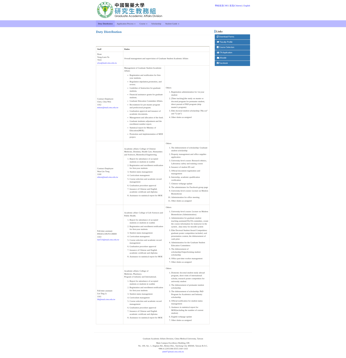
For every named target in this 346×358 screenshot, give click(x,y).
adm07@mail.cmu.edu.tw (173, 352)
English (247, 5)
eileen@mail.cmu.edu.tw (107, 177)
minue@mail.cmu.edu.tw (107, 107)
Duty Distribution (105, 24)
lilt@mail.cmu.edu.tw (106, 299)
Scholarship (156, 24)
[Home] (131, 10)
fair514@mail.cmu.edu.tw (108, 240)
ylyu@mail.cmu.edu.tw (107, 63)
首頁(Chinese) (235, 5)
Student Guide (171, 24)
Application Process (125, 24)
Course (142, 24)
